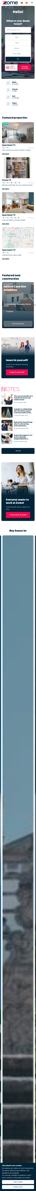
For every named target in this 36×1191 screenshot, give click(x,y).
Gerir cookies (18, 1182)
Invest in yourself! (17, 372)
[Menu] (31, 2)
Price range (17, 54)
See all (18, 451)
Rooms (17, 48)
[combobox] (18, 30)
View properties (18, 324)
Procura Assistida (24, 67)
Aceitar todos (18, 1187)
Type (17, 43)
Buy (17, 37)
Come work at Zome (18, 515)
